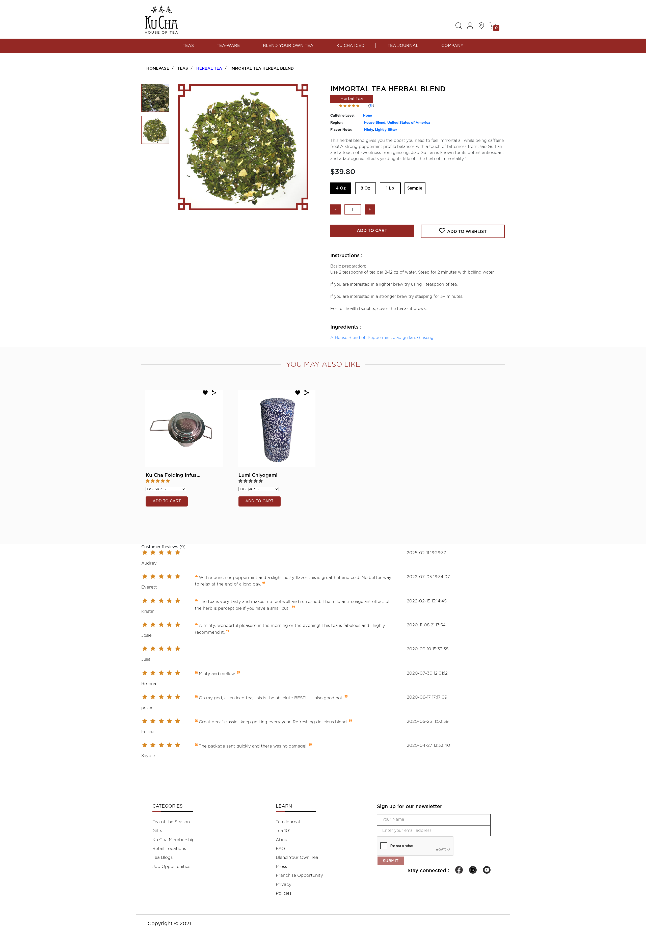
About (282, 840)
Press (281, 866)
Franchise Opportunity (299, 875)
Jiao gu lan (404, 338)
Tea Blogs (162, 857)
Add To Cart (372, 231)
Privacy (283, 884)
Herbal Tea (209, 68)
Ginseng (425, 338)
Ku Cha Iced (350, 46)
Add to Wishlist (467, 232)
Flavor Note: (341, 129)
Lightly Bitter (386, 129)
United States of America (408, 122)
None (367, 115)
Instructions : (346, 255)
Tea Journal (403, 46)
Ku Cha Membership (173, 840)
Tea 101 (283, 831)
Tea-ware (228, 46)
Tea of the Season (171, 822)
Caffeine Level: (343, 115)
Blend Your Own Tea (288, 46)
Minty (368, 129)
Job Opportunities (171, 866)
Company (452, 46)
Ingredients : (346, 327)
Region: (336, 122)
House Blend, (375, 122)
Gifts (157, 831)
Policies (283, 893)
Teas (188, 46)
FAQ (280, 848)
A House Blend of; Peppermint (360, 338)
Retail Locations (169, 848)
